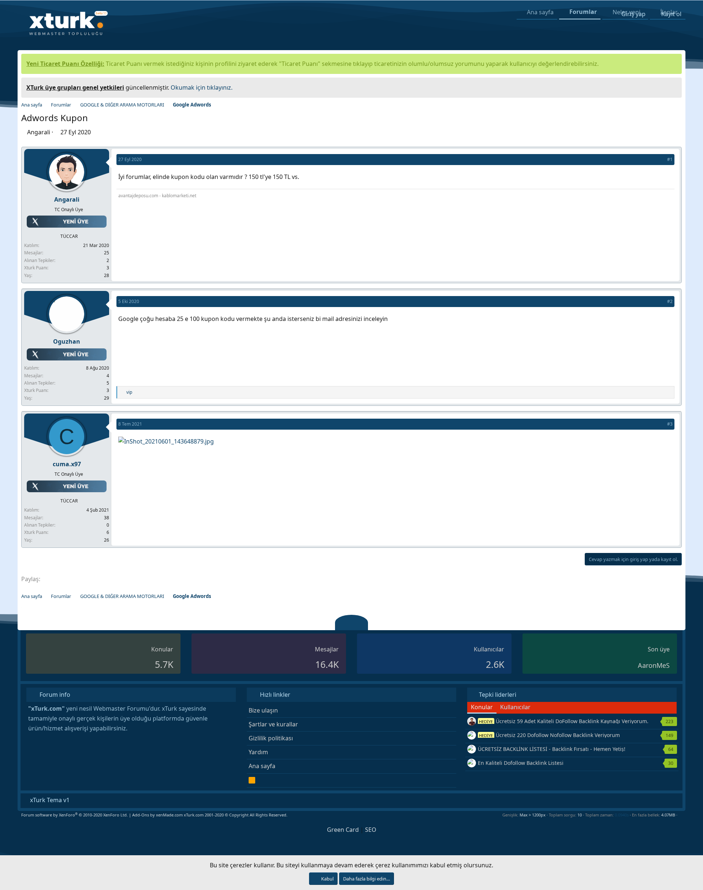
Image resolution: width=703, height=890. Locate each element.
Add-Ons (140, 815)
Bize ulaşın (263, 710)
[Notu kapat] (674, 86)
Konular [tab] (482, 707)
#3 (670, 424)
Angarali (38, 132)
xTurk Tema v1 (49, 800)
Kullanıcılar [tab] (515, 707)
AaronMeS (654, 665)
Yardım (258, 752)
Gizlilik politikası (271, 738)
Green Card (343, 830)
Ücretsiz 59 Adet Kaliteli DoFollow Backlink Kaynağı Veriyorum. (563, 721)
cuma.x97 (67, 464)
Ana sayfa (262, 766)
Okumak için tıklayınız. (202, 87)
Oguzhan (66, 341)
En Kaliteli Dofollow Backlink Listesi (520, 762)
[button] (680, 815)
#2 (670, 301)
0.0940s (622, 815)
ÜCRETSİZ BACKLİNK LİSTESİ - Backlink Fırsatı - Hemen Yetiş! (551, 748)
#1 (670, 159)
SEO (370, 830)
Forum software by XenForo (74, 815)
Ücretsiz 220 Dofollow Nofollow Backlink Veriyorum (549, 735)
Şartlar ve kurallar (273, 724)
